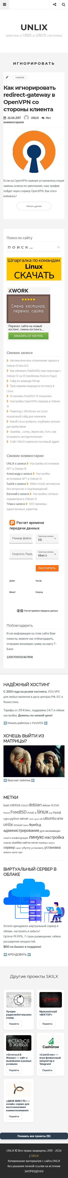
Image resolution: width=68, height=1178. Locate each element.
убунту (26, 847)
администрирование (21, 830)
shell (31, 819)
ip (36, 812)
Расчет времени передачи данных (41, 611)
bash (6, 805)
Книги (25, 825)
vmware (18, 824)
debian (35, 804)
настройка (54, 837)
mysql (57, 812)
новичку (7, 842)
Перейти (14, 1023)
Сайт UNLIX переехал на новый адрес (34, 441)
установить (37, 847)
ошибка (17, 842)
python (14, 818)
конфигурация (20, 837)
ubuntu (49, 818)
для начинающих (50, 830)
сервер (9, 847)
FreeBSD (18, 812)
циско (15, 852)
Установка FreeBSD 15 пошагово (31, 396)
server (24, 818)
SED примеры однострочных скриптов (27, 506)
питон (34, 842)
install (30, 812)
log (50, 812)
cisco (24, 805)
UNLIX (35, 118)
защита (7, 838)
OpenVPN (19, 77)
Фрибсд (35, 824)
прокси (51, 842)
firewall (6, 812)
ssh (41, 818)
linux (42, 811)
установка (52, 847)
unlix (8, 824)
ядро (20, 852)
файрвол (7, 852)
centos (15, 805)
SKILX (35, 1155)
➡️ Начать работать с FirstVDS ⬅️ (25, 723)
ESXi (56, 805)
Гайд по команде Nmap (25, 381)
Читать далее (38, 207)
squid (36, 819)
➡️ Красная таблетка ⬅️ (19, 780)
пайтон (26, 842)
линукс (36, 837)
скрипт (18, 848)
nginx (6, 818)
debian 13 (47, 805)
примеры (43, 842)
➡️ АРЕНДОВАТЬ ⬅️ (17, 954)
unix (60, 818)
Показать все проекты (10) (34, 1136)
